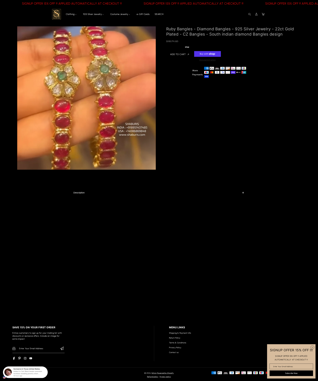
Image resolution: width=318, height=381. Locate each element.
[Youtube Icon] (30, 359)
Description (79, 192)
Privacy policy (165, 377)
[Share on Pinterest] (185, 72)
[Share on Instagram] (189, 72)
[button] (263, 14)
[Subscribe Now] (62, 348)
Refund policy (152, 377)
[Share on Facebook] (176, 72)
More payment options (207, 60)
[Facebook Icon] (14, 359)
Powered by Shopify (165, 373)
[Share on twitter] (180, 72)
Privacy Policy (175, 347)
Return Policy (174, 338)
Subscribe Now (291, 373)
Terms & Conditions (177, 343)
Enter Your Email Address (283, 366)
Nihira (154, 373)
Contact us (174, 352)
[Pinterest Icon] (19, 359)
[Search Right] (249, 14)
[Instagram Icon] (25, 359)
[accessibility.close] (312, 347)
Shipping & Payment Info (180, 333)
